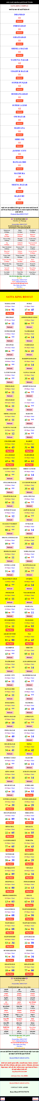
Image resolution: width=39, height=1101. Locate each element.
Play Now (10, 313)
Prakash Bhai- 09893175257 (19, 224)
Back (2, 1099)
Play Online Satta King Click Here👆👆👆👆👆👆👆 (19, 287)
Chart (13, 306)
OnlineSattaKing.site (21, 281)
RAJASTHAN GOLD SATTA (19, 1058)
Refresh (19, 21)
